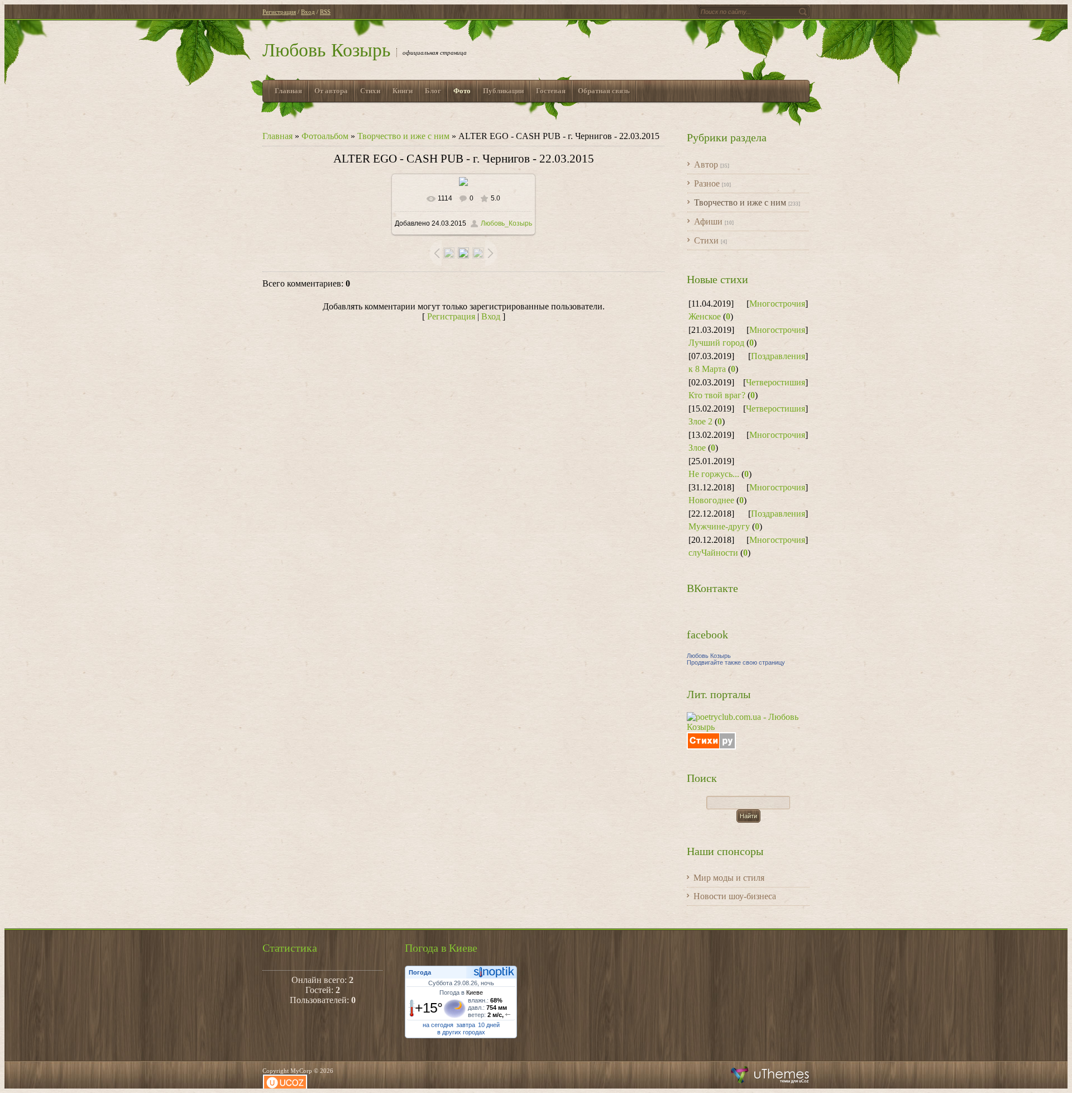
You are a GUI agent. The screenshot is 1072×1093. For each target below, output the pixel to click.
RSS (325, 11)
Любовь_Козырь (506, 223)
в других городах (461, 1032)
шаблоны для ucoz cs (770, 1075)
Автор (706, 164)
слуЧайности (713, 552)
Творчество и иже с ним (403, 136)
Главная (277, 136)
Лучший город (716, 342)
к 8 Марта (707, 369)
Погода (420, 972)
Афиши (708, 221)
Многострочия (777, 303)
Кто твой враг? (716, 395)
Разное (707, 183)
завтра (465, 1025)
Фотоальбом (325, 136)
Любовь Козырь (326, 50)
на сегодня (438, 1025)
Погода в (461, 992)
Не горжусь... (713, 474)
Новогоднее (711, 500)
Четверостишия (775, 382)
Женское (704, 316)
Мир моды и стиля (728, 877)
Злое (697, 447)
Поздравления (778, 356)
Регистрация (279, 11)
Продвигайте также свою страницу (736, 662)
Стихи (706, 240)
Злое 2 (700, 421)
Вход (308, 11)
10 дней (489, 1025)
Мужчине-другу (719, 526)
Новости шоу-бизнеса (734, 896)
